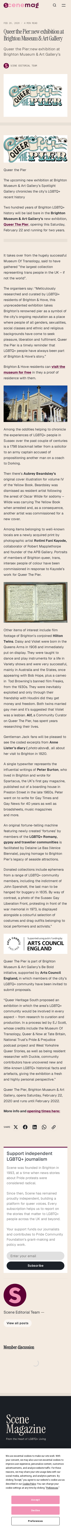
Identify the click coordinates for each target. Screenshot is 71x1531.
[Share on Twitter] (16, 1127)
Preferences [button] (52, 1488)
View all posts (18, 1323)
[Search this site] (54, 5)
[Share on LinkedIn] (35, 1127)
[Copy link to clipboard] (54, 1127)
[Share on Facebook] (25, 1127)
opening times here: (43, 1111)
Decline (35, 1510)
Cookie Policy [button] (29, 1484)
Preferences (35, 1521)
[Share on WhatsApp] (44, 1127)
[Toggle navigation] (63, 5)
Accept (35, 1500)
